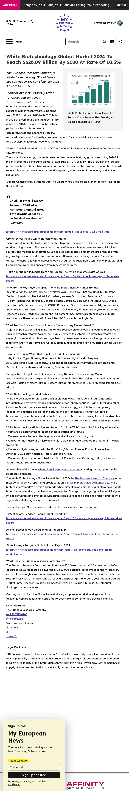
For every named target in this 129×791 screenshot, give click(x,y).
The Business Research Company (95, 478)
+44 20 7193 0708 (16, 614)
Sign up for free (34, 775)
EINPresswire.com (19, 102)
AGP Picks (10, 5)
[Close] (61, 722)
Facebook (12, 627)
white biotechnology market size (89, 482)
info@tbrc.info (14, 618)
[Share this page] (120, 41)
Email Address (18, 760)
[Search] (104, 41)
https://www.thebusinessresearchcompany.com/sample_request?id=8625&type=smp (57, 231)
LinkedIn (11, 636)
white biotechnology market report (59, 469)
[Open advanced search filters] (112, 41)
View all (121, 4)
